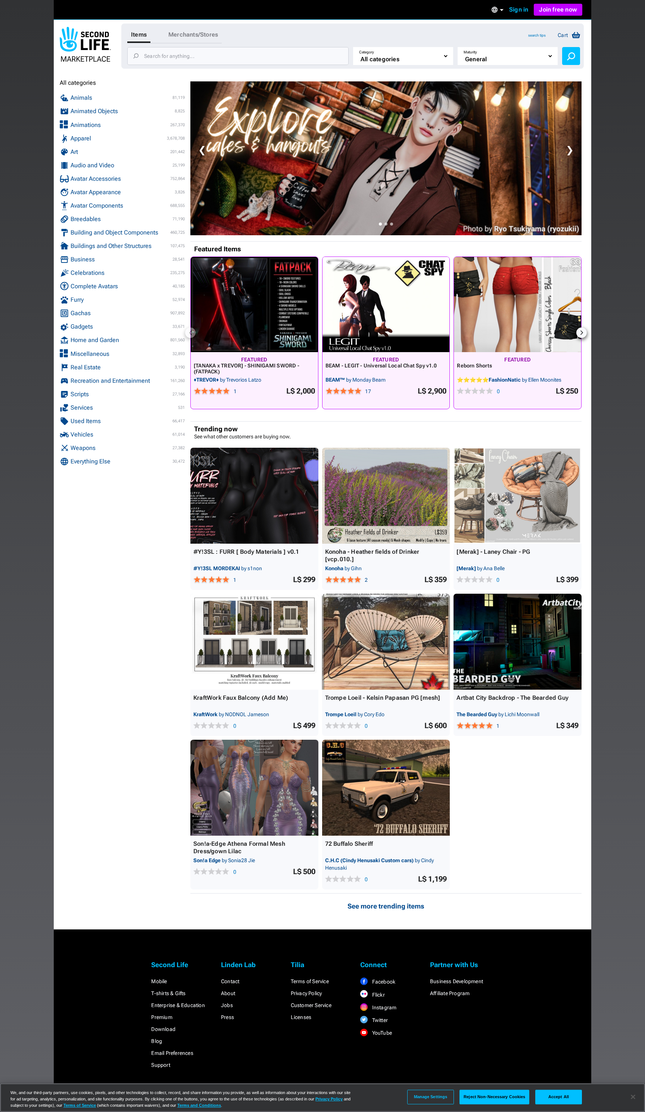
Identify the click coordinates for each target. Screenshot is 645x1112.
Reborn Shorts (474, 366)
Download (163, 1029)
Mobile (159, 981)
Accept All (558, 1096)
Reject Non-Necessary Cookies (494, 1096)
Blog (156, 1041)
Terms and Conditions (199, 1105)
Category (366, 52)
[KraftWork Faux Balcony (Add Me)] (254, 642)
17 (368, 391)
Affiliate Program (450, 993)
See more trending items (386, 906)
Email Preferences (172, 1053)
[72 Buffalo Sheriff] (386, 788)
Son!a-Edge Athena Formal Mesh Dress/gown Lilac (239, 847)
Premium (161, 1017)
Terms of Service (310, 981)
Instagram (383, 1007)
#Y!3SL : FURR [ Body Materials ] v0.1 (246, 551)
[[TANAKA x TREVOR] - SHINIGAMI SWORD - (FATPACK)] (254, 304)
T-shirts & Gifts (168, 993)
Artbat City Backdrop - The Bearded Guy (512, 697)
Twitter (379, 1020)
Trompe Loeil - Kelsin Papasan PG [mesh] (382, 697)
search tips (537, 35)
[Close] (633, 1097)
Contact (230, 981)
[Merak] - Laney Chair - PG (493, 551)
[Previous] (190, 332)
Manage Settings (431, 1096)
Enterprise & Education (178, 1005)
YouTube (381, 1033)
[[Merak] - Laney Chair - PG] (518, 496)
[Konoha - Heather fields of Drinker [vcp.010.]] (386, 496)
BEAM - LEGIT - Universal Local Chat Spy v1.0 (381, 366)
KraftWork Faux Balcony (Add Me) (240, 697)
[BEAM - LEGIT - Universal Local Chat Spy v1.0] (386, 304)
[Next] (581, 332)
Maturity (470, 52)
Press (227, 1017)
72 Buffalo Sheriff (349, 843)
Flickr (377, 995)
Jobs (227, 1005)
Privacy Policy (306, 993)
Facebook (383, 982)
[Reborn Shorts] (517, 304)
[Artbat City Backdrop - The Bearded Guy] (518, 642)
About (228, 993)
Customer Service (311, 1005)
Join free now (558, 9)
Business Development (456, 981)
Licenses (301, 1017)
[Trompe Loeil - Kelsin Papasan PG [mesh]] (386, 642)
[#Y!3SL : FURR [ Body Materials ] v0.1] (254, 496)
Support (160, 1065)
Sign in (518, 9)
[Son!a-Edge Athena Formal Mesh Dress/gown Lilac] (254, 788)
